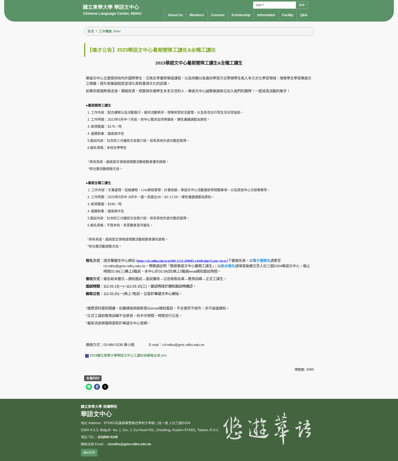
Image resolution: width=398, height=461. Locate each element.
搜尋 (302, 5)
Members (197, 15)
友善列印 (93, 378)
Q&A (304, 15)
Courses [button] (217, 15)
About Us (175, 15)
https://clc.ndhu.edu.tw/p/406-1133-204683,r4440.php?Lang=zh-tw (182, 260)
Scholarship (240, 15)
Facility (287, 15)
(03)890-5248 (108, 437)
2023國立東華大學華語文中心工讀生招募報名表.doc (128, 355)
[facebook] (97, 387)
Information (266, 15)
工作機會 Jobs (110, 31)
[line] (89, 387)
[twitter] (105, 387)
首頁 (90, 31)
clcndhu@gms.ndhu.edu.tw (129, 444)
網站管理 (89, 452)
